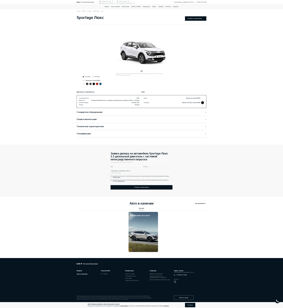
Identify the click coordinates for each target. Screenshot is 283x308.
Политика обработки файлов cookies (160, 279)
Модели (107, 6)
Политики (166, 306)
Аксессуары (128, 278)
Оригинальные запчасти (132, 280)
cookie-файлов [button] (124, 306)
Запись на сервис (136, 6)
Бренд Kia (175, 6)
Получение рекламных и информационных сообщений (158, 276)
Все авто (141, 208)
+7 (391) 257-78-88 (201, 2)
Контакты (168, 6)
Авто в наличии (115, 6)
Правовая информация (156, 274)
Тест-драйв (104, 274)
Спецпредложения (130, 276)
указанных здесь (116, 177)
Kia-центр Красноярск (87, 2)
